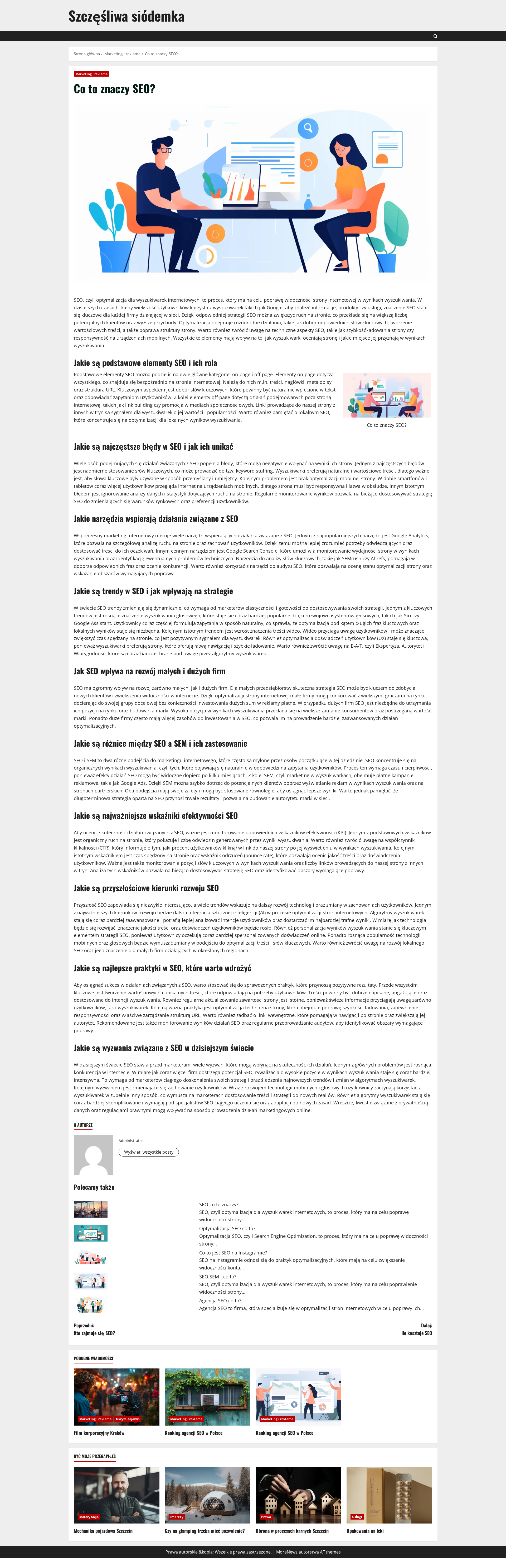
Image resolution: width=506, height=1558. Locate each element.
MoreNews (287, 1552)
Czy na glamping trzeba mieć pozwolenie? (205, 1530)
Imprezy (176, 1517)
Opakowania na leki (365, 1530)
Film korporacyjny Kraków (99, 1432)
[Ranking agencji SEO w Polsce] (207, 1397)
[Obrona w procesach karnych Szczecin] (298, 1495)
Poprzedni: (94, 1329)
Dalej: (416, 1329)
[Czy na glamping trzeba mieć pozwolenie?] (207, 1495)
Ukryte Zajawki (128, 1419)
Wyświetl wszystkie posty (148, 1152)
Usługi (357, 1517)
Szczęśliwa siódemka (126, 15)
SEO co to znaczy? (219, 1204)
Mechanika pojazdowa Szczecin (103, 1530)
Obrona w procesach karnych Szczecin (292, 1530)
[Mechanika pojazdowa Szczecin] (116, 1495)
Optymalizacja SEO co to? (227, 1228)
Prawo (266, 1517)
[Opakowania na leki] (389, 1495)
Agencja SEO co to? (220, 1300)
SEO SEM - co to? (217, 1276)
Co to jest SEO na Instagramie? (233, 1252)
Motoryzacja (89, 1517)
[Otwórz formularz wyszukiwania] (435, 36)
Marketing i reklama (91, 74)
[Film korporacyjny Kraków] (116, 1397)
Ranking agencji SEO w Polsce (193, 1432)
